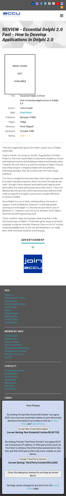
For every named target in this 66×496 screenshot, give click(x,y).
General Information (14, 370)
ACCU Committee (13, 345)
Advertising (10, 380)
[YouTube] (58, 3)
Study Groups (11, 313)
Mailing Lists (11, 316)
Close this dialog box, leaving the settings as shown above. (33, 474)
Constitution (11, 307)
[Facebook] (41, 3)
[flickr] (53, 3)
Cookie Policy (11, 322)
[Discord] (62, 3)
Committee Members (15, 304)
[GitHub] (49, 3)
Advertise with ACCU (15, 298)
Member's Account (14, 354)
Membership (11, 373)
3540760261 (26, 112)
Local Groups (11, 376)
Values (8, 310)
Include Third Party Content (33, 459)
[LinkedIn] (45, 3)
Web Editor (10, 386)
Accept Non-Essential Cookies (33, 429)
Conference (10, 389)
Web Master (11, 383)
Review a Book (12, 342)
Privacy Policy (11, 319)
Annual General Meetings (17, 348)
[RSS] (62, 7)
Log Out (8, 357)
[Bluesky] (33, 3)
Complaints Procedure (16, 351)
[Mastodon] (37, 3)
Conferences (11, 301)
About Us (9, 295)
